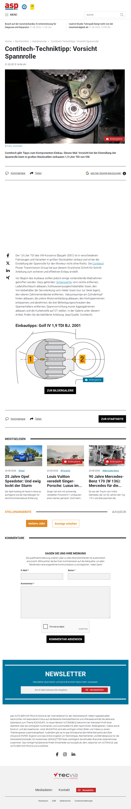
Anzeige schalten (66, 523)
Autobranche (39, 41)
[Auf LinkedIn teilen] (8, 270)
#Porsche (65, 470)
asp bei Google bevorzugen (106, 173)
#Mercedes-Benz (110, 470)
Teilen (38, 173)
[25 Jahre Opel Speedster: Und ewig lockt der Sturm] (23, 455)
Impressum (43, 801)
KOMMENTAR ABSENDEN (65, 639)
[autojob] (119, 511)
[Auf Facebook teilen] (8, 255)
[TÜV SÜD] (23, 6)
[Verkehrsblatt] (31, 6)
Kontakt (64, 790)
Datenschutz (65, 801)
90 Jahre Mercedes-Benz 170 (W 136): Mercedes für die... (106, 481)
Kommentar (27, 583)
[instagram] (65, 754)
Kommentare (18, 173)
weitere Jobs (36, 523)
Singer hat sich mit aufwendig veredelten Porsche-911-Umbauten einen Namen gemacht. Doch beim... (64, 494)
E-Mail (24, 570)
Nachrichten (22, 41)
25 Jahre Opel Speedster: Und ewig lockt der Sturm (23, 481)
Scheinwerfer (64, 282)
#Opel (21, 470)
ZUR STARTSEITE (112, 419)
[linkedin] (73, 754)
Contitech (98, 263)
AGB (54, 801)
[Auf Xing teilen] (8, 277)
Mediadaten (43, 790)
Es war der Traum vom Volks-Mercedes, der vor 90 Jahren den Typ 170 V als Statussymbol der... (107, 494)
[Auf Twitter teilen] (8, 263)
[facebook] (57, 754)
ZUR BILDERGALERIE (60, 390)
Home (8, 41)
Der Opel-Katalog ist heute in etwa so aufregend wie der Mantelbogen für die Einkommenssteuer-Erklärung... (23, 494)
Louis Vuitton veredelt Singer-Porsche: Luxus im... (64, 481)
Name (71, 570)
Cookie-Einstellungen (84, 801)
